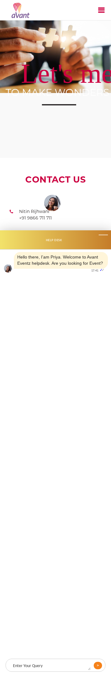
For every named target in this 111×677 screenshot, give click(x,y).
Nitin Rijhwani (34, 211)
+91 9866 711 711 (35, 218)
